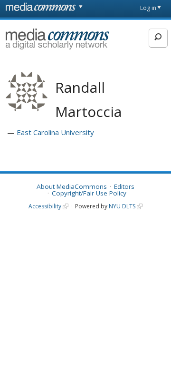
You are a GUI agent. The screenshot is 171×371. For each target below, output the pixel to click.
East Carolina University (55, 132)
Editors (124, 186)
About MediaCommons (72, 186)
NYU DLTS (122, 206)
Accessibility (44, 206)
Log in (148, 8)
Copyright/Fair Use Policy (89, 193)
